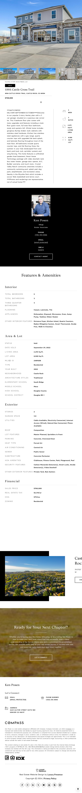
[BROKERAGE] (60, 785)
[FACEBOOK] (22, 785)
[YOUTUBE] (44, 785)
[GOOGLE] (54, 785)
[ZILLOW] (49, 785)
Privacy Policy (50, 778)
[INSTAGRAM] (28, 785)
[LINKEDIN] (33, 785)
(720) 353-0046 (41, 235)
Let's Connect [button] (41, 657)
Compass (69, 729)
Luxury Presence (55, 774)
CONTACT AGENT (41, 256)
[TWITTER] (38, 785)
